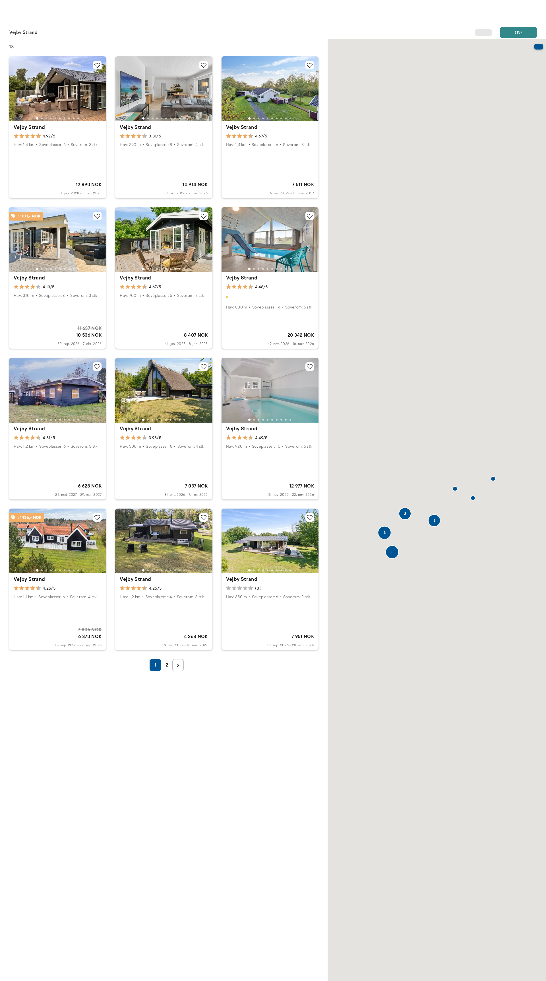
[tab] (37, 118)
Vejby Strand (29, 127)
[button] (392, 552)
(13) (518, 32)
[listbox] (96, 33)
